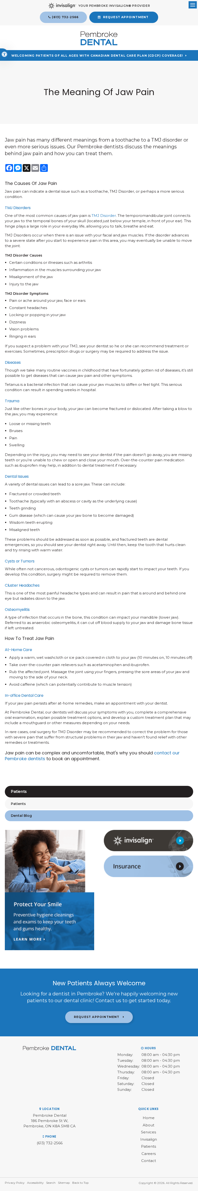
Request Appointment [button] (126, 17)
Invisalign (148, 1139)
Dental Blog (21, 815)
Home (149, 1117)
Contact (148, 1160)
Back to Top (80, 1182)
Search (51, 1182)
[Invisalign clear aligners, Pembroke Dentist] (148, 850)
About (148, 1125)
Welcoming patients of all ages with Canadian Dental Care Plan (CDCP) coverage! (97, 55)
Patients (18, 804)
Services (148, 1132)
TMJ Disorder (104, 215)
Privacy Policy (15, 1182)
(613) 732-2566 (65, 17)
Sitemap (64, 1182)
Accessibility (35, 1182)
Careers (148, 1153)
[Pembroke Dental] (99, 44)
